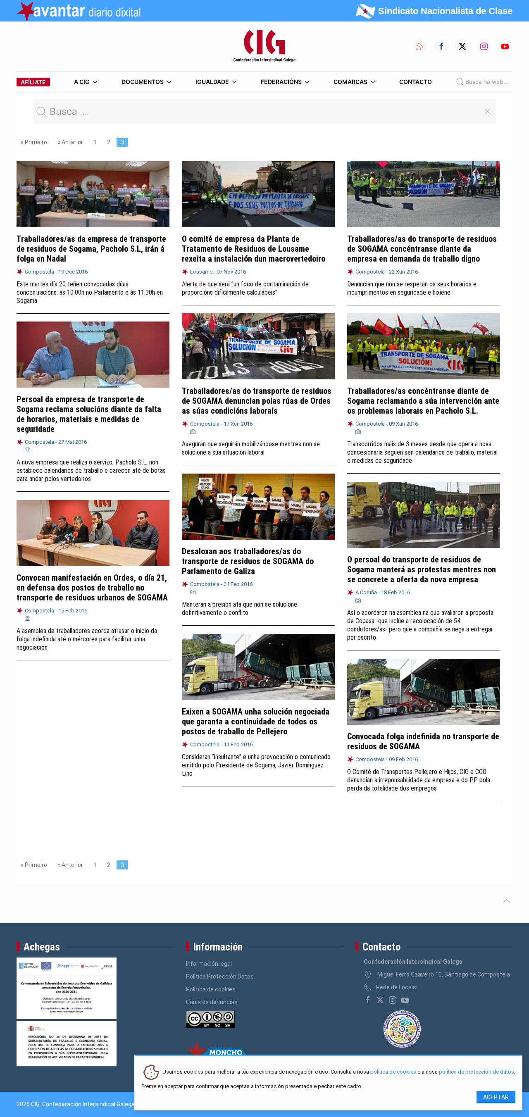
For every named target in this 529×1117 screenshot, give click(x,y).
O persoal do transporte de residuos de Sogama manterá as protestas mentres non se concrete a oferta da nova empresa (421, 569)
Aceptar (496, 1097)
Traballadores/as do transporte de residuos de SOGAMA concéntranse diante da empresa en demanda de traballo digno (422, 249)
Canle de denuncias (212, 1002)
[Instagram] (392, 1000)
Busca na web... (486, 81)
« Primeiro (34, 142)
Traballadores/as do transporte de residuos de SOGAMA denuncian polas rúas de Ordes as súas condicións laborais (256, 401)
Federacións (281, 81)
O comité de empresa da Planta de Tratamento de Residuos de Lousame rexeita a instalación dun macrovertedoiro (253, 249)
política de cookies (393, 1072)
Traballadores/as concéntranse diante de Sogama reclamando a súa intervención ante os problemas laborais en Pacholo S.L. (423, 401)
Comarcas (350, 81)
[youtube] (405, 1000)
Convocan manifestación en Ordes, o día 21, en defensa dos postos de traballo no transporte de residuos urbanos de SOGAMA (92, 588)
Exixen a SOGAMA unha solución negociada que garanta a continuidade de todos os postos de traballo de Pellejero (255, 721)
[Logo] (264, 46)
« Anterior (70, 142)
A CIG (82, 81)
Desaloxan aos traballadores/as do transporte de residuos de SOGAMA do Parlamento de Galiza (248, 561)
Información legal (209, 963)
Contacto (415, 81)
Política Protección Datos (220, 976)
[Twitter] (380, 1000)
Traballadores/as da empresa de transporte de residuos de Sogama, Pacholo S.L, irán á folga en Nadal (91, 249)
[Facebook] (368, 1000)
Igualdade (212, 81)
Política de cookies (211, 989)
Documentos (143, 81)
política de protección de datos (476, 1072)
